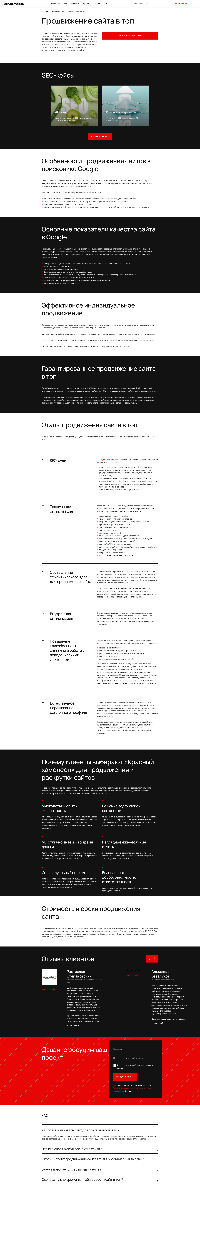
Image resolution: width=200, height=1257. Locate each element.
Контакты (97, 4)
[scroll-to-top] (168, 1248)
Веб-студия (45, 11)
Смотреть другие (99, 136)
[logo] (13, 3)
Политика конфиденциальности (127, 1088)
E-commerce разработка (57, 4)
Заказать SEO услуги (58, 11)
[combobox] (118, 1058)
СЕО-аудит (101, 459)
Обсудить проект (124, 1077)
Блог (106, 4)
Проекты (86, 4)
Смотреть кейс (49, 989)
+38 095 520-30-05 (141, 4)
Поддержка (75, 4)
